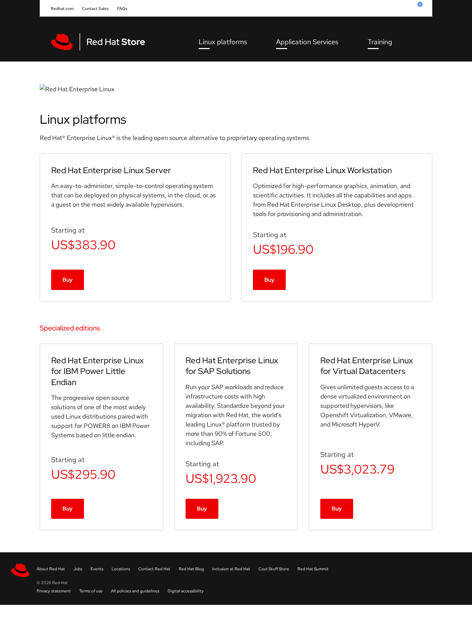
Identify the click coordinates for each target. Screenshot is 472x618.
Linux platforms (223, 41)
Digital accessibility (186, 591)
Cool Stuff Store (273, 569)
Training (380, 41)
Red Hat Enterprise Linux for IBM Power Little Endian (97, 371)
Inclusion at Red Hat (231, 569)
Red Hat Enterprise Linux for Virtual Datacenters (366, 365)
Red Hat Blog (191, 569)
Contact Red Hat (154, 569)
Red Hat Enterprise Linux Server (111, 170)
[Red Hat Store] (102, 41)
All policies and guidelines (135, 591)
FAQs (122, 8)
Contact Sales (95, 8)
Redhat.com (62, 8)
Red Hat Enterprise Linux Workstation (322, 170)
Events (97, 569)
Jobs (77, 569)
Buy (68, 279)
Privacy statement (54, 591)
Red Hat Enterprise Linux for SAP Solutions (232, 365)
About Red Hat (51, 569)
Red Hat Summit (313, 569)
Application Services (307, 41)
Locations (121, 569)
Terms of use (91, 591)
